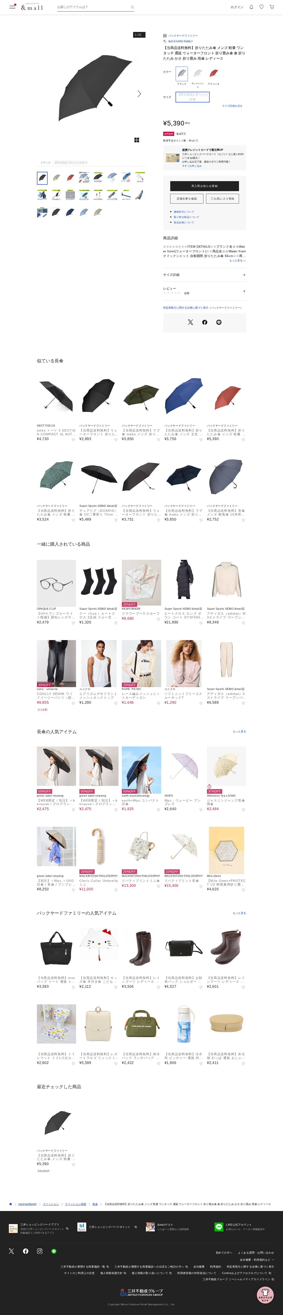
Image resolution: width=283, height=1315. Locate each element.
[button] (91, 93)
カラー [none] (167, 71)
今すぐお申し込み (192, 166)
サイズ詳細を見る (232, 105)
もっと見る (236, 260)
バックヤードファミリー (183, 35)
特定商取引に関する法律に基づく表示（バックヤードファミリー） (203, 307)
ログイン (237, 7)
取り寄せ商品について (186, 217)
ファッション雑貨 (75, 1204)
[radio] (182, 77)
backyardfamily (28, 1204)
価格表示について (184, 211)
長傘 (95, 1204)
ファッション (51, 1204)
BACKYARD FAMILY (180, 41)
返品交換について (184, 222)
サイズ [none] (167, 97)
